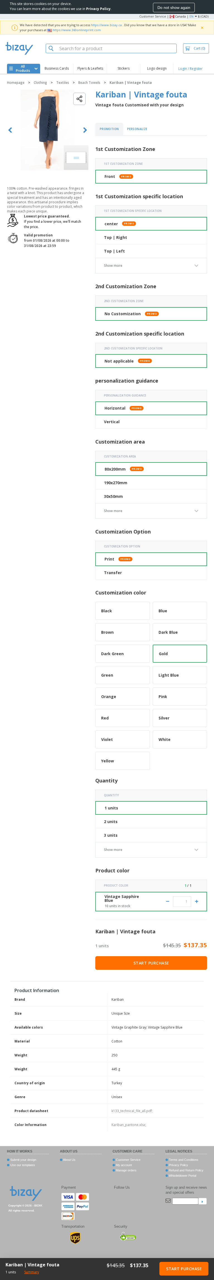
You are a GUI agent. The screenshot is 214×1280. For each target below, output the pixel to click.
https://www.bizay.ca (106, 25)
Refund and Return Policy (185, 1170)
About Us (69, 1159)
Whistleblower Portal (182, 1175)
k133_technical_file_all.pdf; (132, 1110)
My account (123, 1165)
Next (85, 130)
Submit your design (22, 1159)
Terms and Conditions (183, 1159)
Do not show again (173, 7)
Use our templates (22, 1165)
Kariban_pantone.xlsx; (128, 1124)
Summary (31, 1272)
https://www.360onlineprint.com (77, 30)
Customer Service (152, 16)
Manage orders (126, 1170)
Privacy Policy (178, 1165)
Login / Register (190, 68)
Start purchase (151, 963)
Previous (10, 130)
